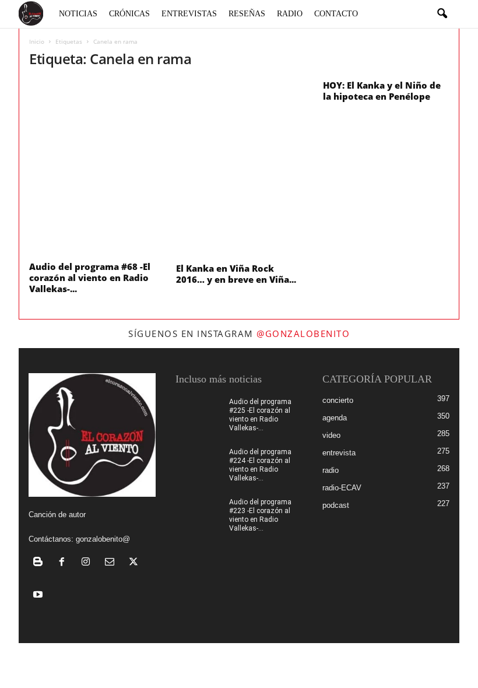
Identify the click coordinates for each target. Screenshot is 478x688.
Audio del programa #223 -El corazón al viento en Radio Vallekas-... (260, 515)
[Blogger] (40, 563)
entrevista (339, 452)
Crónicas (129, 13)
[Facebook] (64, 563)
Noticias (78, 13)
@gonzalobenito (303, 333)
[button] (442, 14)
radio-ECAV (341, 487)
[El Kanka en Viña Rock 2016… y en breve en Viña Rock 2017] (239, 169)
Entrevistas (189, 13)
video (331, 435)
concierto (337, 400)
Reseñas (247, 13)
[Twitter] (135, 563)
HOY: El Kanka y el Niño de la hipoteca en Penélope (382, 90)
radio (330, 470)
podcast (335, 505)
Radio (290, 13)
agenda (334, 417)
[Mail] (112, 563)
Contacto (336, 13)
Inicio (36, 41)
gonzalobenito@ (103, 539)
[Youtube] (39, 595)
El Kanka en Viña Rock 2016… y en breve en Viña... (236, 273)
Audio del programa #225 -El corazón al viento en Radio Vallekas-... (260, 415)
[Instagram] (88, 563)
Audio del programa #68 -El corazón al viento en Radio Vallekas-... (89, 277)
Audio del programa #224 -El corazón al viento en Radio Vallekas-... (260, 465)
